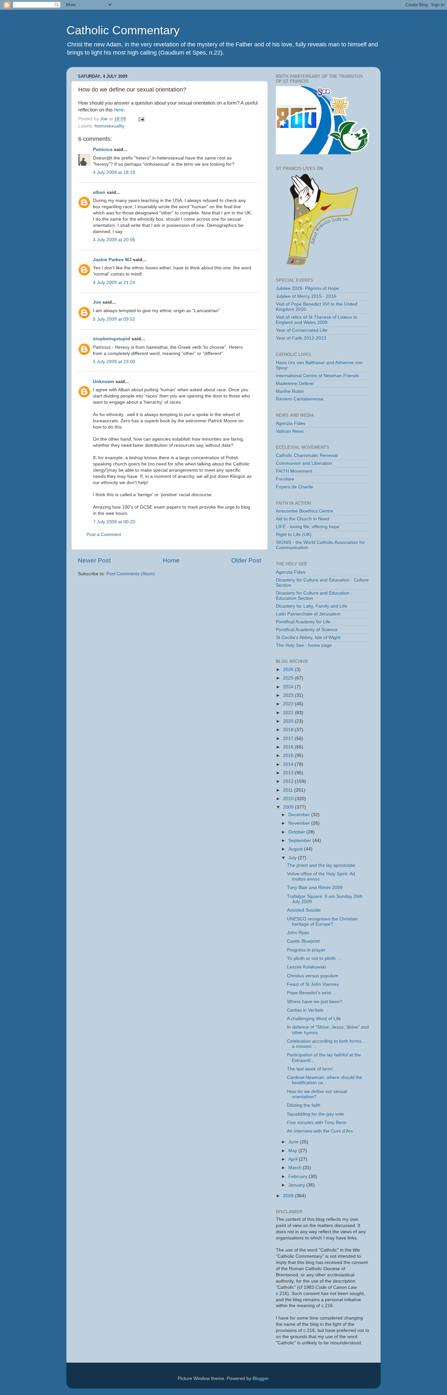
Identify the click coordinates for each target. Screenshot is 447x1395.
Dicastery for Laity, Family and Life (311, 606)
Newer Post (94, 560)
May (293, 1150)
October (297, 832)
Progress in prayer (306, 950)
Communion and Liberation (304, 463)
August (296, 849)
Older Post (246, 560)
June (294, 1141)
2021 (289, 712)
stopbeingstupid (111, 338)
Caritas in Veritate (305, 1010)
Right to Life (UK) (294, 534)
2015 (289, 755)
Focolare (285, 479)
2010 (289, 798)
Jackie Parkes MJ (112, 259)
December (299, 814)
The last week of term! (310, 1069)
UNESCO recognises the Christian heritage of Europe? (322, 921)
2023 (289, 695)
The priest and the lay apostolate (321, 865)
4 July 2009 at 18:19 (114, 172)
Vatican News (290, 431)
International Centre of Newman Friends (317, 375)
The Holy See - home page (304, 645)
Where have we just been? (314, 1001)
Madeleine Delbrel (294, 383)
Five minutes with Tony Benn (317, 1122)
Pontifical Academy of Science (307, 629)
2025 (289, 678)
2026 (289, 669)
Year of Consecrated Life (301, 330)
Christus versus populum (312, 975)
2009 (289, 807)
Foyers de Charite (294, 486)
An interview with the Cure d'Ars (320, 1131)
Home (171, 560)
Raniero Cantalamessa (299, 398)
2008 (289, 1195)
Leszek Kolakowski (306, 967)
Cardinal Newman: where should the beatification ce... (324, 1080)
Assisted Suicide (304, 910)
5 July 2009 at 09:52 (114, 319)
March (295, 1167)
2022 (289, 703)
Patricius (103, 149)
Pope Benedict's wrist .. (311, 992)
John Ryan (298, 932)
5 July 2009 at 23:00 (114, 361)
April (293, 1159)
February (298, 1176)
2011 (288, 790)
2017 (289, 738)
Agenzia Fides (290, 423)
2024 (289, 686)
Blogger (260, 1378)
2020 (289, 721)
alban (99, 192)
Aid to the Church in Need (302, 518)
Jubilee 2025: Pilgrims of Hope (307, 288)
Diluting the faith (303, 1105)
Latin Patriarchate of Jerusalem (308, 614)
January (297, 1185)
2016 (289, 747)
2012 (289, 781)
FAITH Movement (294, 471)
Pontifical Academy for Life (303, 621)
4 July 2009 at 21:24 (114, 282)
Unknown (103, 381)
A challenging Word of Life (314, 1018)
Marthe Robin (290, 391)
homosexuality (109, 126)
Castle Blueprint (303, 941)
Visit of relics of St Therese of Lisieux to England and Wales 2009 (316, 320)
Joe (97, 302)
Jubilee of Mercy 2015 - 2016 (306, 296)
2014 (289, 764)
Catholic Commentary (123, 30)
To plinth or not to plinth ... (314, 958)
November (299, 823)
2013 (289, 772)
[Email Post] (141, 118)
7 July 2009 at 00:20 (114, 521)
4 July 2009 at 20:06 (114, 239)
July (293, 857)
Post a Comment (103, 534)
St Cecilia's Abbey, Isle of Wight (308, 637)
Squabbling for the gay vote (315, 1114)
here (119, 109)
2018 (289, 729)
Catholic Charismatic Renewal (307, 455)
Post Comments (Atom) (130, 573)
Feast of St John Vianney (313, 984)
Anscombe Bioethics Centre (304, 511)
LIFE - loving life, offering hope (307, 526)
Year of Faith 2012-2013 (301, 338)
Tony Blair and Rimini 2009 (315, 887)
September (300, 840)
